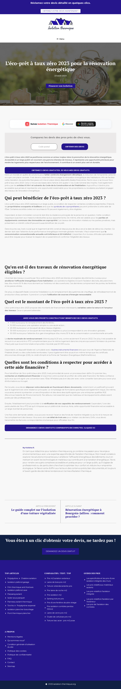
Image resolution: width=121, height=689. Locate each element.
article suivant (73, 506)
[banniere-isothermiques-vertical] (60, 259)
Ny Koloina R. (29, 447)
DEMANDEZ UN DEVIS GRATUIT (60, 551)
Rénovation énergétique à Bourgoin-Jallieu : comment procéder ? (84, 513)
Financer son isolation (60, 85)
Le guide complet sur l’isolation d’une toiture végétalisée (33, 511)
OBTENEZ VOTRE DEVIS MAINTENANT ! (61, 11)
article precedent (46, 506)
